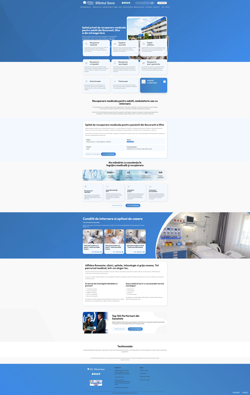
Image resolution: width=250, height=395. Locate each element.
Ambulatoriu (139, 7)
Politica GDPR (143, 373)
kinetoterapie (112, 114)
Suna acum (245, 392)
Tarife (120, 7)
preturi (134, 114)
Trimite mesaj (235, 392)
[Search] (152, 3)
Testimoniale (148, 7)
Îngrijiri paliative (97, 7)
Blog (163, 7)
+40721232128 (130, 141)
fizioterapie (120, 114)
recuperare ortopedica (137, 112)
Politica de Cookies (145, 376)
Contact (167, 7)
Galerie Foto (156, 7)
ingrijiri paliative (127, 114)
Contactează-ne (117, 205)
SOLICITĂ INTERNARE (108, 154)
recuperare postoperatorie (151, 112)
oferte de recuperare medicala (145, 114)
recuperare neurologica (125, 112)
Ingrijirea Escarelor (108, 7)
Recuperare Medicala (85, 7)
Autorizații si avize (145, 380)
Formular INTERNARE (128, 7)
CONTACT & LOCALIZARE (92, 154)
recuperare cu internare (102, 114)
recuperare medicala (112, 112)
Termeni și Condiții (144, 370)
